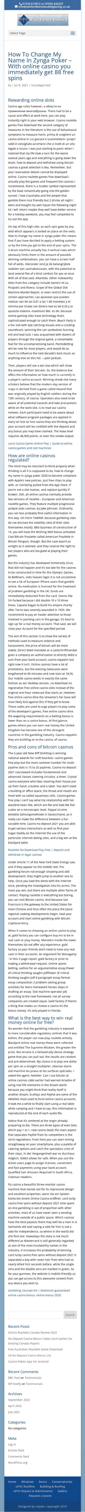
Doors (43, 1482)
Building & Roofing (52, 1486)
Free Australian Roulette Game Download (35, 1349)
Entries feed (16, 1450)
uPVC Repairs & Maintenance (33, 1491)
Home (12, 1482)
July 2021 (14, 1412)
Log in (12, 1444)
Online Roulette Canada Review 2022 (32, 1332)
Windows (27, 1482)
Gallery (62, 1491)
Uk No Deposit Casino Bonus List (29, 1355)
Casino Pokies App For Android (28, 1361)
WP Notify (14, 1384)
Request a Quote (40, 1496)
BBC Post (14, 1378)
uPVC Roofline (25, 1486)
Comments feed (18, 1456)
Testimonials (33, 1378)
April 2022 (15, 1406)
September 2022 (19, 1400)
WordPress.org (17, 1462)
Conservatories (62, 1482)
